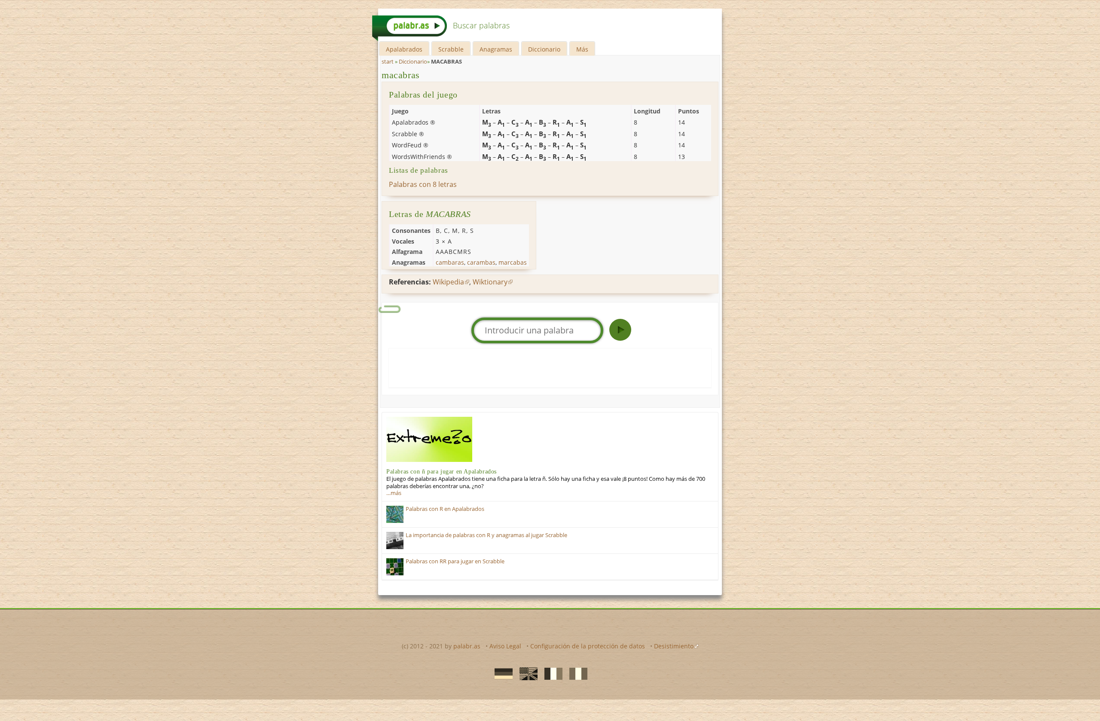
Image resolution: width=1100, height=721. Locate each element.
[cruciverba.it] (575, 673)
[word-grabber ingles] (526, 673)
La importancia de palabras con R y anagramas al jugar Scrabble (486, 535)
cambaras (450, 262)
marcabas (512, 262)
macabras (401, 75)
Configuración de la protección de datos (587, 646)
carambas (481, 262)
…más (393, 493)
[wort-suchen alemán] (501, 673)
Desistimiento (674, 646)
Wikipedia (448, 282)
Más (582, 49)
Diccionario (544, 49)
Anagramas (496, 49)
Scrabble (451, 49)
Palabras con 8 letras (423, 184)
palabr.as (466, 646)
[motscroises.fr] (550, 673)
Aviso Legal (505, 646)
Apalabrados (404, 49)
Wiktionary (490, 282)
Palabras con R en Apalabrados (445, 509)
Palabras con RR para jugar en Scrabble (455, 561)
